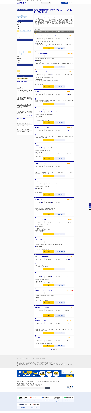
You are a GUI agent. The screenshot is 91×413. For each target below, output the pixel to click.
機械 (18, 51)
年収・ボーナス (20, 17)
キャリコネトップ (19, 379)
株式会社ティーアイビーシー (41, 181)
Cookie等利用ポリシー (45, 381)
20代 (26, 78)
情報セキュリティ (52, 381)
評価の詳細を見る (60, 48)
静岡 (25, 30)
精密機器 (22, 78)
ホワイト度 (24, 15)
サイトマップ (58, 381)
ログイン (71, 2)
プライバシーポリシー (37, 381)
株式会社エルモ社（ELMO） (41, 71)
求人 (32, 2)
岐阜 (23, 30)
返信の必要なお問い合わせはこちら (35, 385)
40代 (23, 70)
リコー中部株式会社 (39, 239)
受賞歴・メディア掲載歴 (20, 381)
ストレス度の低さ (20, 13)
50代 (25, 70)
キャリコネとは (37, 379)
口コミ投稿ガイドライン (49, 379)
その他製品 (19, 53)
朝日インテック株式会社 (43, 256)
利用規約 (59, 379)
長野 (30, 30)
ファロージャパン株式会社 (40, 320)
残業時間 (25, 17)
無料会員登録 (65, 2)
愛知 (18, 78)
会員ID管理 (32, 379)
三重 (20, 30)
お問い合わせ (27, 381)
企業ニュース (28, 379)
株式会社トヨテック (39, 199)
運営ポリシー (43, 379)
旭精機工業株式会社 (42, 109)
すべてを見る (30, 115)
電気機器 (21, 51)
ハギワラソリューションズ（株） (42, 127)
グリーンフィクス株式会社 (40, 219)
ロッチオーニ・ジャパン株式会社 (42, 307)
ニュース (37, 2)
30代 (21, 70)
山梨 (28, 30)
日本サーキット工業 (39, 274)
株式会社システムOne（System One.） (43, 290)
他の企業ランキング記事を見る (27, 133)
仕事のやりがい (26, 11)
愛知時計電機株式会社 (43, 53)
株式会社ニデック (38, 91)
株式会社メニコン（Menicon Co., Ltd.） (47, 35)
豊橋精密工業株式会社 (39, 145)
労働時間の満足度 (20, 11)
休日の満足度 (26, 13)
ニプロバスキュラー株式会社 (41, 163)
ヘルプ (56, 379)
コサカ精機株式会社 (39, 337)
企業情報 (31, 381)
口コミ (28, 2)
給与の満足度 (20, 15)
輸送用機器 (25, 51)
